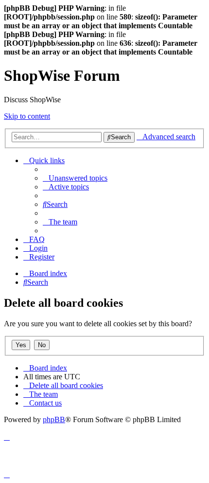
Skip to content (27, 116)
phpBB (54, 419)
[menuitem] (75, 178)
